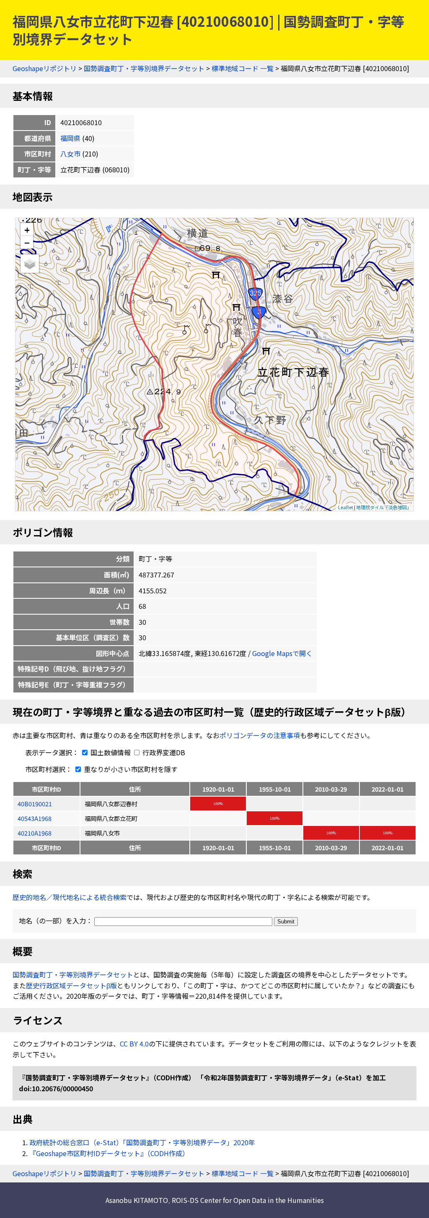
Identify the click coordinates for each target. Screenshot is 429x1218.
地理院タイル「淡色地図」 (383, 507)
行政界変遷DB (163, 752)
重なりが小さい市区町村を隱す (130, 769)
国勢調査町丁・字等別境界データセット (144, 68)
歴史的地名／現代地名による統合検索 (70, 897)
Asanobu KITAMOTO (137, 1200)
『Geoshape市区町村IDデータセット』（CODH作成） (109, 1153)
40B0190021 (35, 803)
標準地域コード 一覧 (243, 68)
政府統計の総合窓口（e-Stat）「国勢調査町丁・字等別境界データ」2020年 (142, 1142)
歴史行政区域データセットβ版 (71, 985)
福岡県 (70, 138)
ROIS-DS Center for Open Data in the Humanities (248, 1200)
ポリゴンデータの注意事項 (260, 735)
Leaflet (345, 507)
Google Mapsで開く (282, 653)
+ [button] (27, 229)
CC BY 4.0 (134, 1044)
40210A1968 (35, 832)
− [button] (27, 242)
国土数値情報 (110, 752)
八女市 (70, 154)
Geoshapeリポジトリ (45, 68)
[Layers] (30, 263)
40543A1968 (35, 818)
